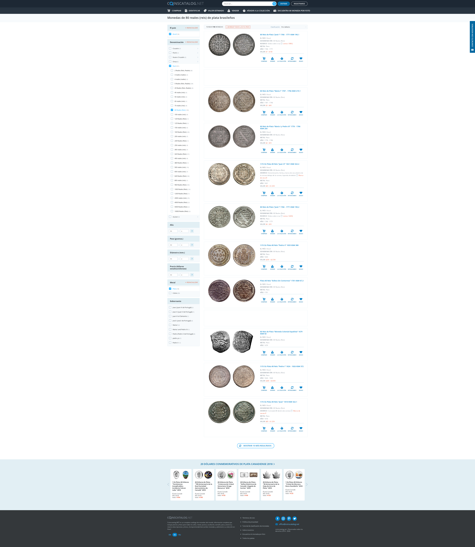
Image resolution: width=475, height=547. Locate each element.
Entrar (283, 3)
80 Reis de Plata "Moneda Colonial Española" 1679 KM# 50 (281, 332)
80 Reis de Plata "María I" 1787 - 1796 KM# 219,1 (280, 91)
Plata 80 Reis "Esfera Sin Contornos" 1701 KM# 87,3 (281, 280)
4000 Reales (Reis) (181, 202)
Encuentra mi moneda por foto (294, 10)
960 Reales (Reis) (181, 185)
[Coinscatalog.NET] (185, 4)
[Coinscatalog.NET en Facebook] (277, 518)
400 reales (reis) (180, 158)
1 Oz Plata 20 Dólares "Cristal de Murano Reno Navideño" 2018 (293, 484)
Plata (174, 289)
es (175, 535)
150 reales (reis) (180, 127)
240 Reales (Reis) (181, 141)
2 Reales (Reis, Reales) (182, 70)
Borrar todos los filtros (238, 27)
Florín (175, 53)
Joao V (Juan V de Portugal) (182, 312)
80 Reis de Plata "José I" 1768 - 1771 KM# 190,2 (279, 207)
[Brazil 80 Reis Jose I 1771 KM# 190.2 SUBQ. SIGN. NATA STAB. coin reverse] (244, 217)
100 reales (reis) (180, 114)
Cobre (175, 293)
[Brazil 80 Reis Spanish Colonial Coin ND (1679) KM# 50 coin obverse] (220, 342)
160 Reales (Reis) (181, 132)
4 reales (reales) (180, 79)
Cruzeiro (176, 48)
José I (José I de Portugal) (182, 321)
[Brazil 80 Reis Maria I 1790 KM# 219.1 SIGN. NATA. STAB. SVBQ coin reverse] (244, 101)
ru (179, 535)
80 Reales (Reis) (180, 110)
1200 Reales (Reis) (181, 193)
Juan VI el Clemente (180, 316)
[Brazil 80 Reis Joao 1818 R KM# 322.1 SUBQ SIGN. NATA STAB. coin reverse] (244, 412)
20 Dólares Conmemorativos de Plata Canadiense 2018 (237, 464)
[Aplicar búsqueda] (192, 231)
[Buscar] (274, 4)
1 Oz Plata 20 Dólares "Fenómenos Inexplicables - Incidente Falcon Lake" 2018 (180, 486)
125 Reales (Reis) (181, 123)
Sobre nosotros (248, 530)
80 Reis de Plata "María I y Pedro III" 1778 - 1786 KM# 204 (280, 127)
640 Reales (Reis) (181, 176)
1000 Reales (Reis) (181, 189)
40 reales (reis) (180, 92)
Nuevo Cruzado (178, 57)
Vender (235, 10)
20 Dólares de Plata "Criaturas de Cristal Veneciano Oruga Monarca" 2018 (226, 485)
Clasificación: (275, 27)
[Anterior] (170, 485)
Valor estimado (216, 10)
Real (174, 66)
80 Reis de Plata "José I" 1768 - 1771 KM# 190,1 (279, 34)
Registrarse (299, 3)
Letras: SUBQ (288, 216)
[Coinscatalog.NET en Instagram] (283, 518)
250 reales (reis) (180, 145)
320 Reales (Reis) (181, 154)
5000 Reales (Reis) (181, 207)
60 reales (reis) (180, 101)
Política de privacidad (250, 522)
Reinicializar (192, 28)
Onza (175, 61)
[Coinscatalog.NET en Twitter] (294, 518)
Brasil (175, 34)
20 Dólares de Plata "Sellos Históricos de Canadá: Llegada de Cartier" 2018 (248, 485)
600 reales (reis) (180, 171)
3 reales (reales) (180, 75)
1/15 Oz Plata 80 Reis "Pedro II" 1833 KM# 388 (279, 245)
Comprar (176, 10)
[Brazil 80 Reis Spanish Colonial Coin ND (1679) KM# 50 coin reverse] (243, 342)
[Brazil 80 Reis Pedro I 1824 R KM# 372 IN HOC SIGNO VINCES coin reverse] (243, 376)
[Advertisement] (256, 77)
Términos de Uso (248, 518)
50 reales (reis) (180, 97)
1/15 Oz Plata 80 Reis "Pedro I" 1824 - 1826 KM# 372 (282, 366)
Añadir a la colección (258, 10)
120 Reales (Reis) (181, 119)
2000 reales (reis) (181, 198)
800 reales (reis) (180, 180)
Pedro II (176, 343)
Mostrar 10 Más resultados (257, 445)
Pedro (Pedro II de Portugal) (183, 334)
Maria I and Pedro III (180, 329)
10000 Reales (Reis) (181, 211)
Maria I (175, 325)
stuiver (175, 217)
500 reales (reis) (180, 167)
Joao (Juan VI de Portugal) (182, 307)
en (170, 535)
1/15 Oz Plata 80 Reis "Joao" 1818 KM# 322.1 (278, 402)
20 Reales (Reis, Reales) (183, 88)
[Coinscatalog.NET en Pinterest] (289, 518)
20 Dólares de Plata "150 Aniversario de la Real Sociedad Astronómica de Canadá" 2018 (203, 486)
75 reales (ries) (180, 105)
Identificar (194, 10)
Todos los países (248, 538)
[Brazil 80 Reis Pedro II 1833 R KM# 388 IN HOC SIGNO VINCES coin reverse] (244, 255)
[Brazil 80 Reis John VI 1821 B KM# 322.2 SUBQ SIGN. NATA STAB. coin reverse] (244, 174)
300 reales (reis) (180, 149)
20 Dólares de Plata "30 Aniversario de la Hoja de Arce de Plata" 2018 (271, 485)
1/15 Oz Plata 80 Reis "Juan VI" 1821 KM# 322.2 (279, 164)
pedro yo (176, 338)
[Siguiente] (305, 485)
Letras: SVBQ (288, 44)
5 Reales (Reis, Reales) (182, 83)
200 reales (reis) (180, 136)
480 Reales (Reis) (181, 163)
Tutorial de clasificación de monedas (255, 526)
